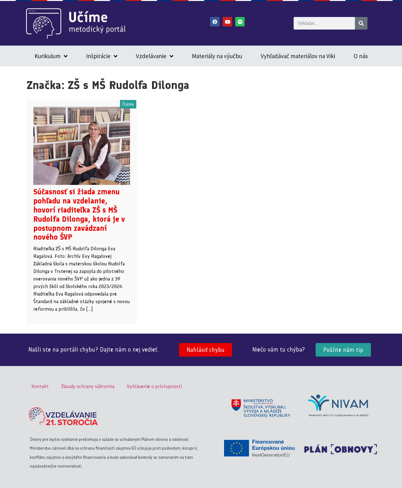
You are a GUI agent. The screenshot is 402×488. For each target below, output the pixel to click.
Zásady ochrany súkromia (87, 386)
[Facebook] (215, 21)
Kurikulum (48, 56)
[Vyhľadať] (361, 23)
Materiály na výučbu (217, 56)
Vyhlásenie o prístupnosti (154, 386)
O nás (361, 56)
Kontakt (40, 386)
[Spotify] (240, 21)
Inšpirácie (98, 56)
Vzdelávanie (151, 56)
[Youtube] (227, 21)
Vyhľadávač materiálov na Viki (298, 56)
